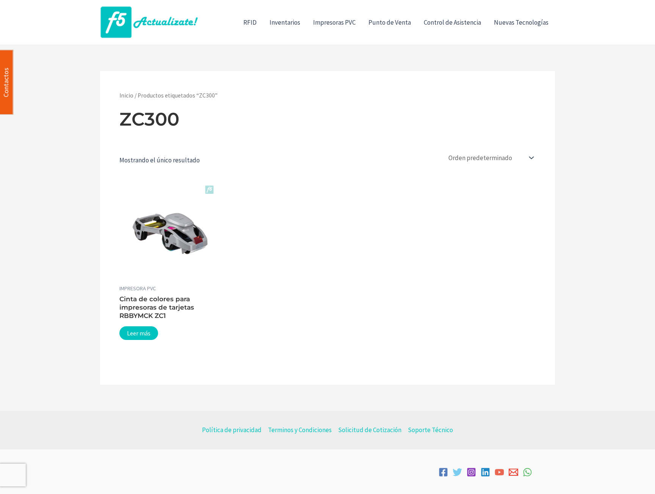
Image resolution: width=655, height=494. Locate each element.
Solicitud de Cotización (369, 430)
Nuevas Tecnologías (521, 22)
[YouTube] (499, 472)
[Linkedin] (485, 472)
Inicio (126, 95)
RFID (250, 22)
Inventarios (285, 22)
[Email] (513, 472)
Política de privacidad (232, 430)
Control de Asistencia (452, 22)
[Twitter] (457, 472)
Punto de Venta (389, 22)
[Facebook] (443, 472)
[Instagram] (471, 472)
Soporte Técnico (430, 430)
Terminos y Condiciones (300, 430)
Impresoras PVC (334, 22)
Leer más (138, 333)
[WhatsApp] (527, 472)
